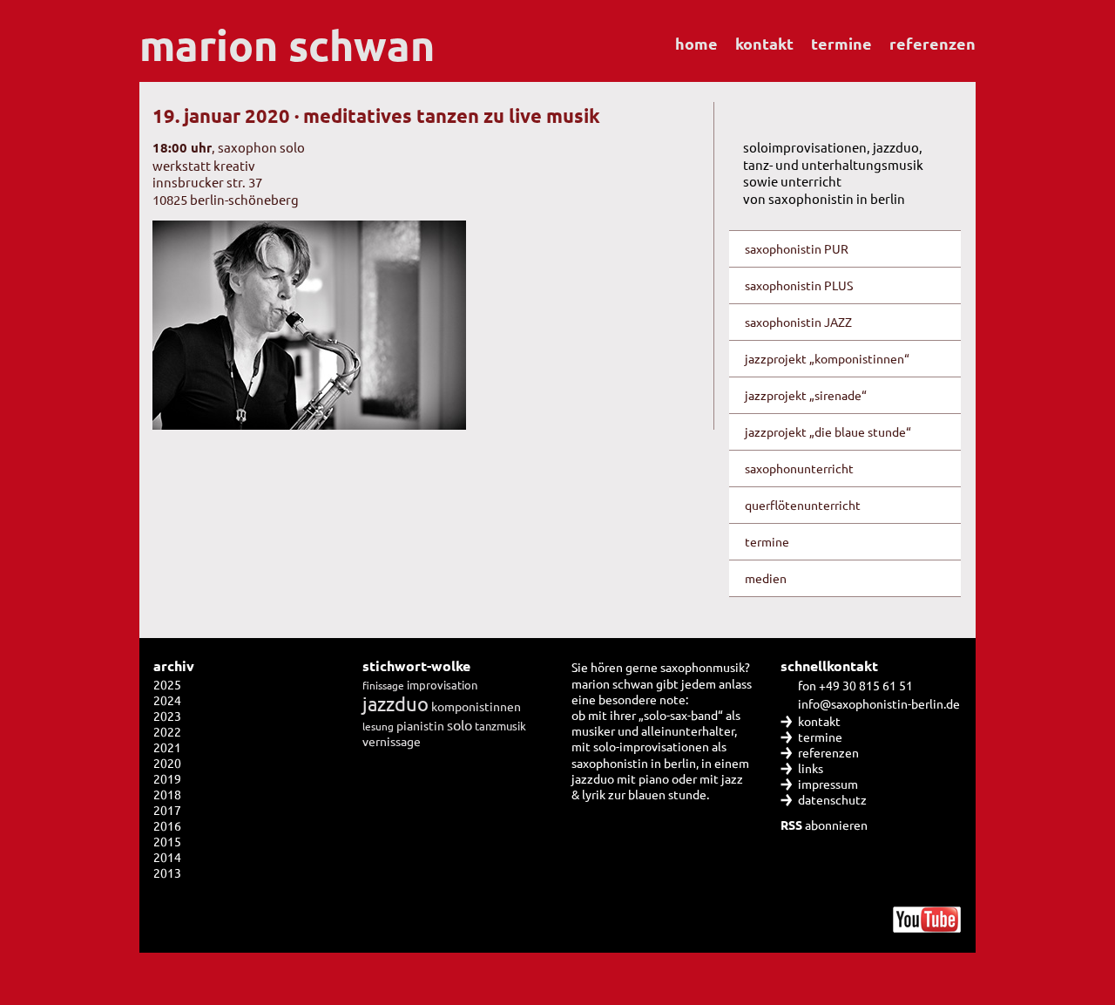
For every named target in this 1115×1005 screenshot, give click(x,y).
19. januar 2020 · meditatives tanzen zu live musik (376, 115)
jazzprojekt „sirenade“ (806, 395)
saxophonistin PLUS (799, 285)
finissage (383, 685)
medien (766, 578)
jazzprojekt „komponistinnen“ (827, 358)
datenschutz (832, 799)
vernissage (391, 741)
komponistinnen (476, 706)
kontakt (764, 43)
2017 (167, 810)
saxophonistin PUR (796, 248)
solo (459, 724)
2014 (167, 857)
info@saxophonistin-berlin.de (879, 703)
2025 (167, 684)
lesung (378, 726)
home (696, 43)
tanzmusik (500, 725)
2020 (167, 763)
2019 (167, 778)
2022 (167, 731)
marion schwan (287, 44)
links (810, 768)
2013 (167, 872)
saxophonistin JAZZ (798, 321)
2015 (167, 841)
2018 (167, 794)
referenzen (932, 43)
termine (841, 43)
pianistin (420, 725)
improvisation (442, 684)
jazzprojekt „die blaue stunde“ (828, 431)
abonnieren (824, 824)
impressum (828, 783)
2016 (167, 825)
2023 (167, 715)
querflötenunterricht (803, 505)
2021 (167, 747)
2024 (167, 700)
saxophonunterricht (799, 468)
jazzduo (395, 703)
